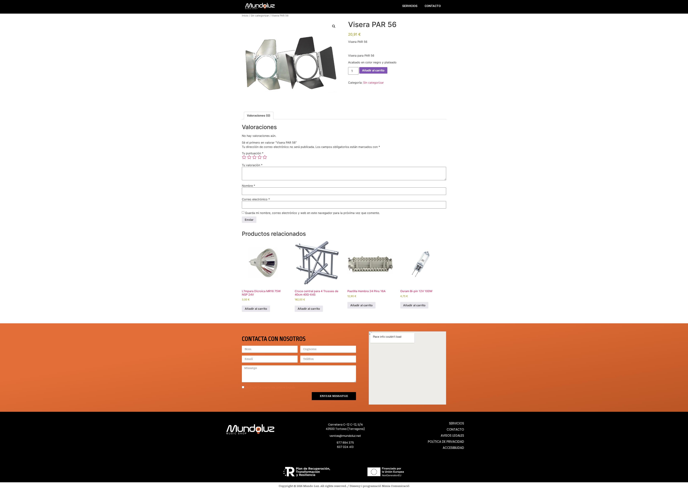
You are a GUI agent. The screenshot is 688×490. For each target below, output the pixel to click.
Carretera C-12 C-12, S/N (345, 425)
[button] (334, 26)
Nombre (248, 185)
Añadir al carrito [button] (256, 308)
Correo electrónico (256, 199)
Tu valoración (252, 165)
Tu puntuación (252, 153)
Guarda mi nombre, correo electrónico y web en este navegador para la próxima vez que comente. (312, 212)
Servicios (409, 6)
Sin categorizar (260, 15)
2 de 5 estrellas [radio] (249, 157)
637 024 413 (345, 447)
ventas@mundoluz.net (345, 436)
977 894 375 (345, 443)
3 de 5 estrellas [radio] (254, 157)
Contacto (433, 6)
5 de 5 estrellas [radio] (265, 157)
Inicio (245, 15)
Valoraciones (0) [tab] (258, 115)
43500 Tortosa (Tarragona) (345, 429)
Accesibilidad (453, 448)
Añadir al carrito (373, 70)
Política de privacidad (446, 442)
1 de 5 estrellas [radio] (244, 157)
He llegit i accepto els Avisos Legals (270, 387)
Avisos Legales (452, 436)
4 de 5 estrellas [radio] (259, 157)
